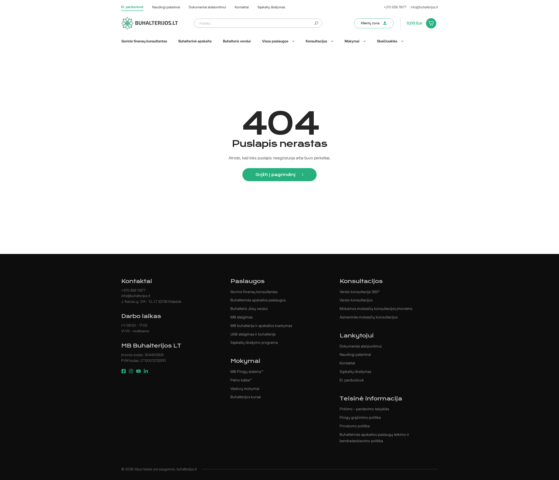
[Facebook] (123, 371)
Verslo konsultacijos (356, 300)
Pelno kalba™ (241, 380)
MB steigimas (241, 317)
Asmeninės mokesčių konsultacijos (369, 317)
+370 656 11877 (395, 7)
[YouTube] (138, 371)
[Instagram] (131, 371)
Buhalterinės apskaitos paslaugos (258, 300)
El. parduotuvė (352, 380)
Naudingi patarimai (355, 354)
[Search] (316, 23)
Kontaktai (347, 363)
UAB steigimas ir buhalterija (253, 334)
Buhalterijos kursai (245, 397)
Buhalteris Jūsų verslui (249, 308)
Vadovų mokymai (244, 388)
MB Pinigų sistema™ (246, 371)
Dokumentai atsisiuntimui (361, 346)
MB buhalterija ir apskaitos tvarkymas (261, 325)
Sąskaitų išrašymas (355, 371)
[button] (293, 41)
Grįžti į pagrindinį (275, 174)
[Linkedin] (145, 371)
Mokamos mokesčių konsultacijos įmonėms (376, 308)
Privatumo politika (355, 426)
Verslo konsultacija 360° (360, 292)
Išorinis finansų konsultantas (254, 292)
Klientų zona (370, 23)
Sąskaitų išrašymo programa (254, 342)
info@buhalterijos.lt (424, 7)
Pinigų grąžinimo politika (360, 417)
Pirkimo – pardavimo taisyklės (364, 409)
